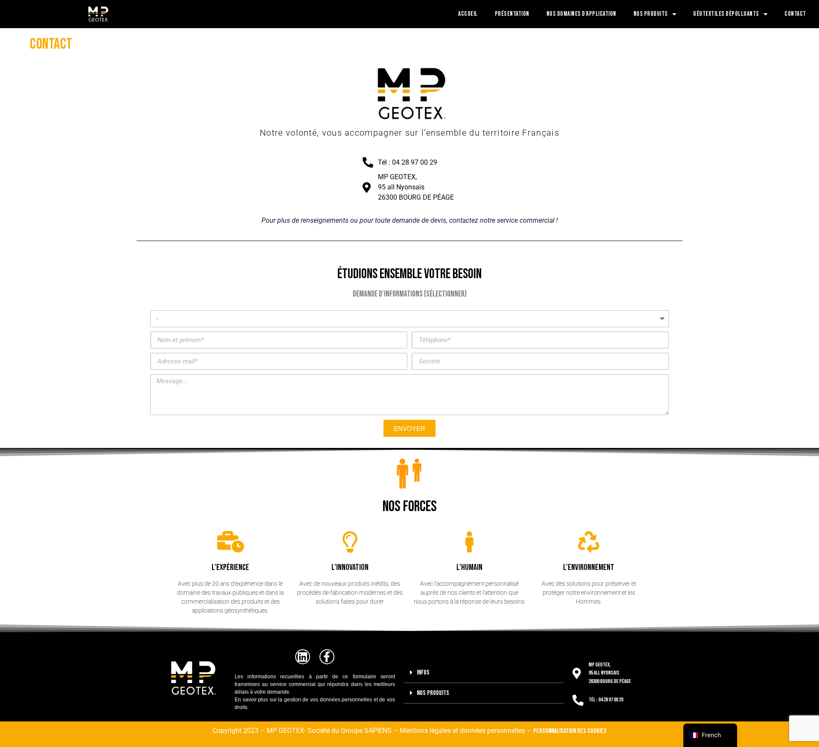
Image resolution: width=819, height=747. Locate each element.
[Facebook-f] (326, 656)
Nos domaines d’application (581, 14)
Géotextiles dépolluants (726, 14)
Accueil (468, 14)
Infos (423, 673)
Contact (795, 14)
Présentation (512, 14)
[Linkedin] (302, 656)
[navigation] (710, 735)
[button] (484, 673)
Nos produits (650, 14)
